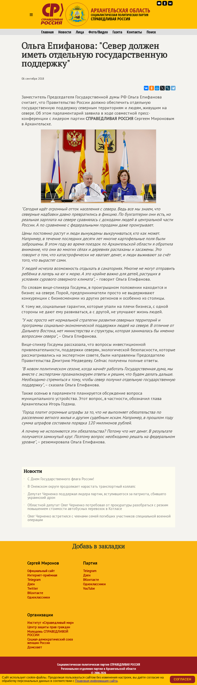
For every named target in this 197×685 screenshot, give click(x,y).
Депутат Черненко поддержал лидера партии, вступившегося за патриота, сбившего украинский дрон (95, 496)
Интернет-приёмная (42, 575)
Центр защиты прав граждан (48, 627)
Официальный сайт (41, 571)
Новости (64, 32)
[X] (162, 88)
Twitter (32, 588)
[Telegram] (173, 88)
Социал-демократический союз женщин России (50, 641)
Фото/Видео (98, 32)
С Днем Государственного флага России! (59, 479)
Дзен (31, 584)
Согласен (182, 679)
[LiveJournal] (167, 88)
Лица (80, 32)
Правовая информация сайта (96, 681)
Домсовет (34, 647)
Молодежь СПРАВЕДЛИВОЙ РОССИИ (47, 633)
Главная (47, 32)
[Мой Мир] (157, 88)
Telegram (34, 579)
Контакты (134, 32)
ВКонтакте (35, 593)
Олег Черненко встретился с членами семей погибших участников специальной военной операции (97, 518)
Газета (117, 32)
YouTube (89, 588)
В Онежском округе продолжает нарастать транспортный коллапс (80, 487)
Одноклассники (38, 597)
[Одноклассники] (151, 88)
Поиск (151, 32)
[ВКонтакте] (146, 88)
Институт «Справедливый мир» (50, 622)
